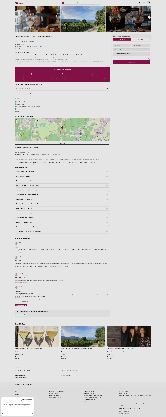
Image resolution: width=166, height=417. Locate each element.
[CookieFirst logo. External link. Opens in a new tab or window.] (2, 401)
